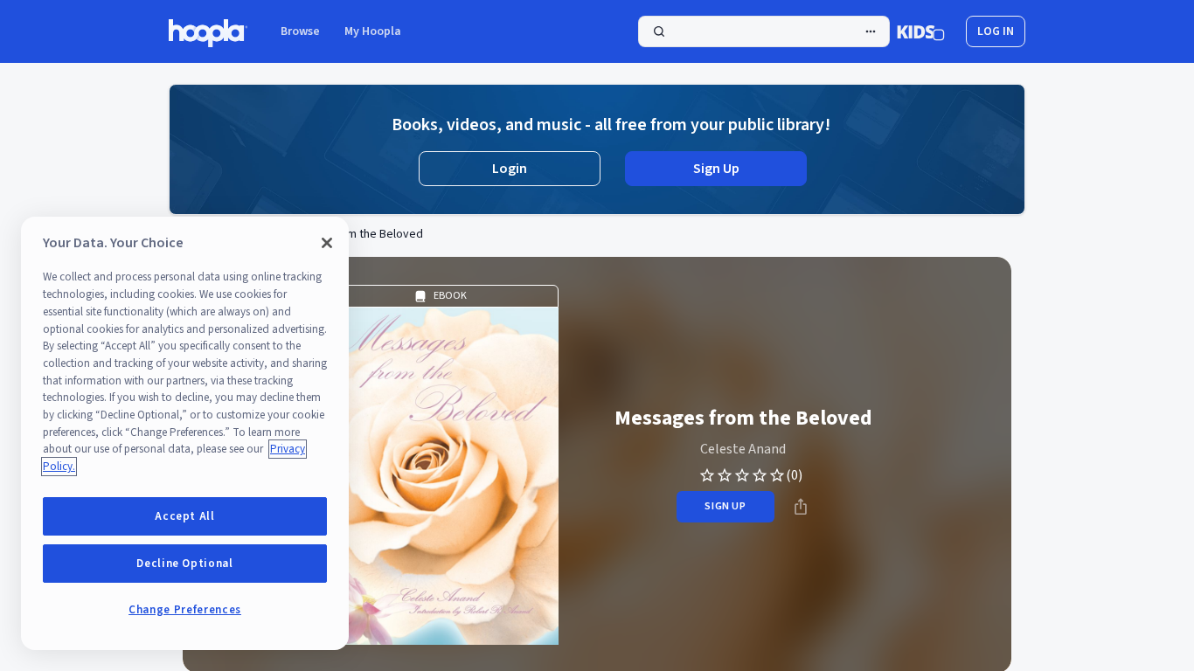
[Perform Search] (764, 31)
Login (509, 168)
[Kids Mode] (921, 31)
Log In (995, 31)
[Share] (800, 506)
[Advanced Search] (870, 31)
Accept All (185, 516)
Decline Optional (184, 563)
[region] (185, 433)
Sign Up (716, 168)
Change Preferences (184, 610)
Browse (300, 31)
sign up (725, 506)
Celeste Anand (743, 449)
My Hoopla (372, 31)
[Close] (327, 243)
